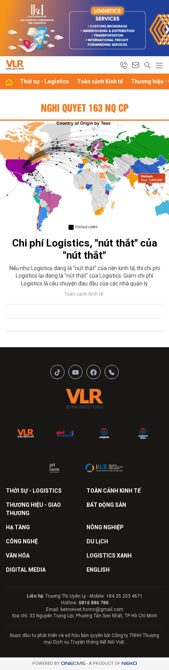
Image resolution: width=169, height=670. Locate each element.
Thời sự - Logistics (44, 81)
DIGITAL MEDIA (26, 570)
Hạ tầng (18, 527)
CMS (73, 663)
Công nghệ (22, 541)
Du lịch (97, 541)
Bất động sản (106, 505)
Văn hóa (17, 555)
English (98, 570)
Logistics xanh (109, 555)
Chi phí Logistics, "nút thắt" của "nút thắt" (84, 249)
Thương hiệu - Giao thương (33, 509)
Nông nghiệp (105, 527)
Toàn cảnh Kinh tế (100, 81)
